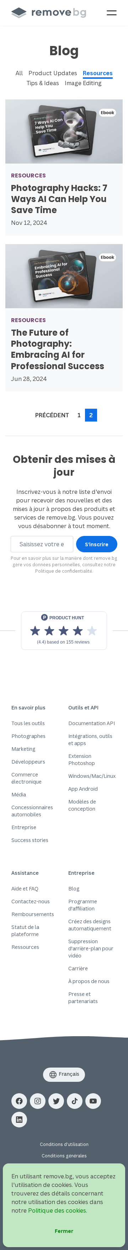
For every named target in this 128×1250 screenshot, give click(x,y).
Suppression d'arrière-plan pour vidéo (90, 948)
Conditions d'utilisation (64, 1144)
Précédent (52, 415)
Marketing (23, 748)
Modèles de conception (82, 805)
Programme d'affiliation (82, 905)
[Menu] (111, 13)
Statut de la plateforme (25, 931)
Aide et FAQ (24, 888)
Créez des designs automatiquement (89, 925)
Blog (73, 888)
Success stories (29, 840)
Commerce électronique (26, 778)
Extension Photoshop (81, 759)
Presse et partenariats (83, 997)
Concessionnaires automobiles (32, 811)
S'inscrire (96, 544)
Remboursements (32, 914)
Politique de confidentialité (63, 571)
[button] (19, 1101)
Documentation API (91, 723)
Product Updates (52, 73)
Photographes (28, 736)
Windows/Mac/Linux (92, 776)
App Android (83, 788)
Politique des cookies (57, 1210)
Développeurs (28, 761)
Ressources (25, 947)
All (19, 73)
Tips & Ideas (43, 83)
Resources (98, 73)
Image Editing (83, 83)
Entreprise (23, 827)
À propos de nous (89, 981)
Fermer (64, 1231)
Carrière (78, 968)
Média (18, 794)
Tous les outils (28, 723)
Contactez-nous (30, 901)
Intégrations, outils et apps (90, 740)
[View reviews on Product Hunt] (64, 630)
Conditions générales (64, 1156)
